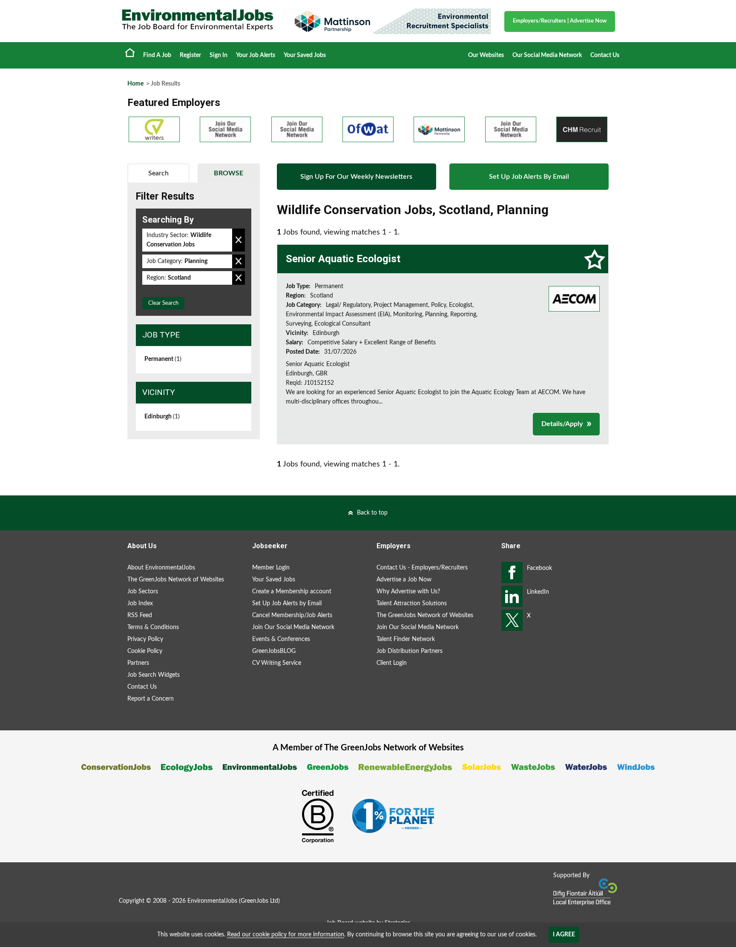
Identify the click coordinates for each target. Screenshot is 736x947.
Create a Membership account (291, 592)
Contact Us (604, 55)
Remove (238, 240)
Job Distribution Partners (410, 651)
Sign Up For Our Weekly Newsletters (356, 176)
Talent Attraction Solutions (412, 604)
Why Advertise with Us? (408, 592)
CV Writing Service (276, 663)
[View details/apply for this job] (574, 298)
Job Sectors (142, 592)
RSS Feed (139, 615)
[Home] (197, 20)
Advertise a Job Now (404, 580)
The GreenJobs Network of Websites (175, 580)
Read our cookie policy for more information (285, 935)
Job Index (140, 604)
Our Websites (486, 55)
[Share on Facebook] (512, 572)
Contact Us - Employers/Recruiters (422, 568)
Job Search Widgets (153, 675)
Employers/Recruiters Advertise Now (560, 21)
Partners (138, 663)
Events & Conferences (281, 639)
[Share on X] (512, 620)
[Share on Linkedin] (512, 596)
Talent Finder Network (406, 639)
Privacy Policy (145, 639)
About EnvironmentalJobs (161, 568)
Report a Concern (150, 699)
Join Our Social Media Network (293, 627)
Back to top (372, 513)
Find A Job (157, 55)
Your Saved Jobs (305, 55)
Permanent (162, 359)
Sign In (218, 55)
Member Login (271, 568)
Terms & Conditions (153, 627)
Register (190, 55)
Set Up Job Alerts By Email (529, 176)
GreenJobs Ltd (259, 901)
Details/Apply (562, 424)
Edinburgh (162, 417)
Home (130, 52)
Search (158, 173)
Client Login (392, 663)
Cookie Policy (144, 651)
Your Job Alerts (255, 55)
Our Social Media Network (547, 55)
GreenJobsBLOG (274, 651)
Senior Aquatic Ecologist (343, 259)
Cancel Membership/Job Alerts (292, 615)
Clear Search (163, 303)
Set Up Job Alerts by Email (287, 604)
